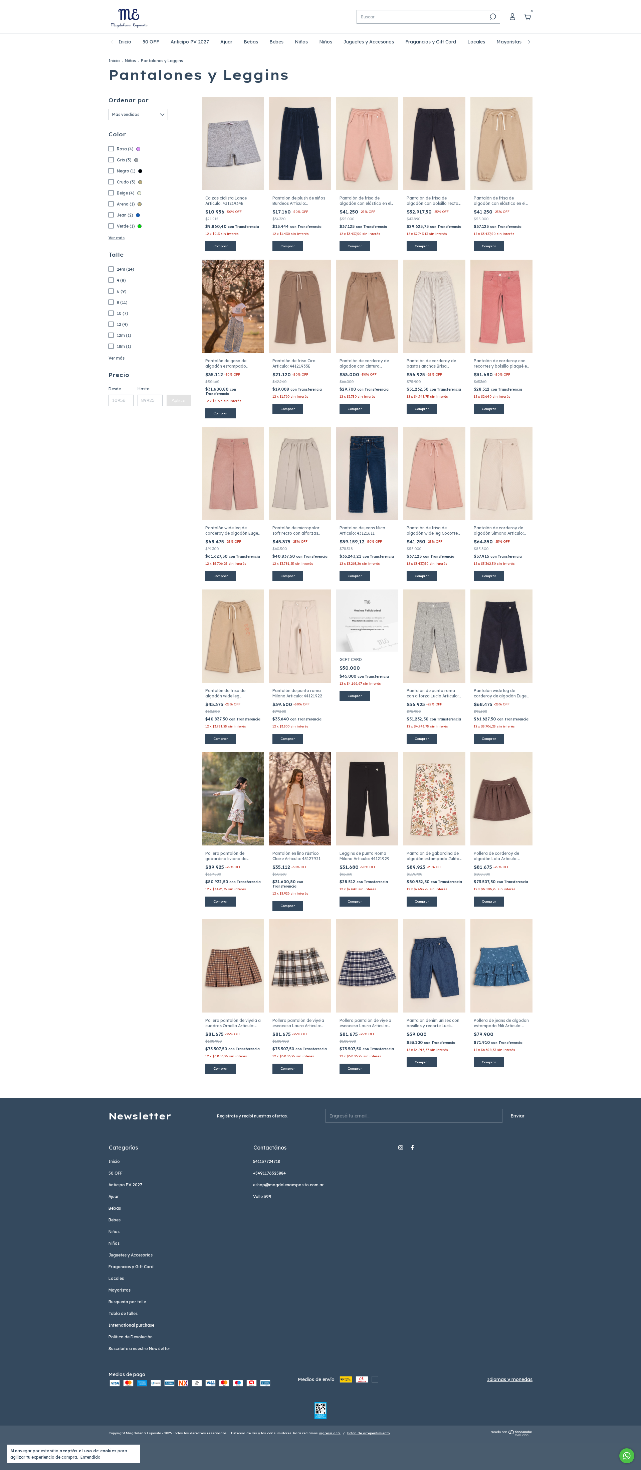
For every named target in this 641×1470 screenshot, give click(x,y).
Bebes (276, 42)
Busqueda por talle (127, 1301)
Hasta (144, 388)
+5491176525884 (269, 1173)
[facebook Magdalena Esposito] (412, 1147)
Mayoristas (508, 42)
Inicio (125, 42)
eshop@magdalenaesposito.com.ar (288, 1184)
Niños (325, 42)
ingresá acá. (330, 1433)
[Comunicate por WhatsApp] (626, 1455)
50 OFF (151, 42)
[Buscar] (492, 16)
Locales (476, 42)
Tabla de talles (123, 1313)
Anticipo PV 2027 (190, 42)
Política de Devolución (131, 1336)
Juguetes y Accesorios (369, 42)
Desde (115, 388)
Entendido (90, 1457)
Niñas (301, 42)
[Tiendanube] (511, 1435)
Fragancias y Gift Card (430, 42)
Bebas (251, 42)
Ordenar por (129, 100)
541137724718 (266, 1161)
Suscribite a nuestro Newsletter (139, 1348)
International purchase (131, 1325)
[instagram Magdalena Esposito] (400, 1147)
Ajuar (226, 42)
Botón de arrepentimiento (368, 1433)
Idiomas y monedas (509, 1379)
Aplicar (179, 400)
